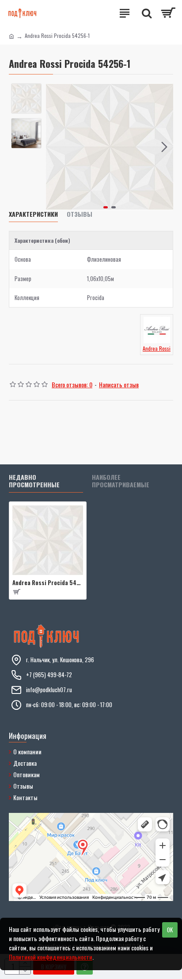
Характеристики (33, 214)
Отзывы (79, 214)
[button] (55, 147)
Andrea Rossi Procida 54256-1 (47, 582)
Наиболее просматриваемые (120, 481)
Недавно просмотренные (34, 481)
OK (170, 929)
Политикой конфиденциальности (50, 956)
